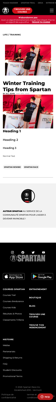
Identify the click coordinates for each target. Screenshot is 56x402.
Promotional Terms (12, 376)
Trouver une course (22, 10)
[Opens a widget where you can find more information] (45, 397)
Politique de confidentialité (8, 396)
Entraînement (38, 289)
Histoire (8, 339)
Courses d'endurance (13, 301)
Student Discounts (12, 370)
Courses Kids (9, 307)
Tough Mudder (10, 3)
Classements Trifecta (13, 320)
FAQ (5, 364)
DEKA (40, 3)
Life (5, 35)
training (15, 35)
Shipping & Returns (12, 357)
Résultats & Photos (12, 313)
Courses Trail (9, 295)
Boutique (35, 297)
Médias (6, 345)
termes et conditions (32, 396)
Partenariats (9, 351)
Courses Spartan (14, 289)
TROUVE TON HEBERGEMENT (37, 326)
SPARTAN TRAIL (28, 3)
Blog (32, 306)
